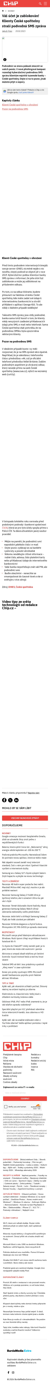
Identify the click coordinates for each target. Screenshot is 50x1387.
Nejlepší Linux (28, 1210)
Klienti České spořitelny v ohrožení (20, 104)
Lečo (26, 1186)
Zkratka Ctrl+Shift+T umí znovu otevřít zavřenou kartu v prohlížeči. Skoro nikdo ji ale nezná (25, 1261)
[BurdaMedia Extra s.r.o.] (17, 1046)
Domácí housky (9, 1189)
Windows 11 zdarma (21, 1202)
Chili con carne (11, 1181)
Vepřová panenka (29, 1175)
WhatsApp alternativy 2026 (26, 1170)
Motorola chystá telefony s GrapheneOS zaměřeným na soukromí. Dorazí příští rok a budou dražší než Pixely (24, 1236)
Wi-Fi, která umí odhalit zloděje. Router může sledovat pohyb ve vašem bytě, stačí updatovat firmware (22, 1226)
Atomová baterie (11, 1205)
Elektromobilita (15, 1207)
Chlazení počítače (29, 1194)
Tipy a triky (8, 983)
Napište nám (33, 793)
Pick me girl (37, 1162)
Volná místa (8, 1061)
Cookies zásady (10, 1082)
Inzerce (34, 1067)
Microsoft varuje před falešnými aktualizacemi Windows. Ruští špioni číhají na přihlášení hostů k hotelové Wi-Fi (25, 938)
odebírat (25, 1099)
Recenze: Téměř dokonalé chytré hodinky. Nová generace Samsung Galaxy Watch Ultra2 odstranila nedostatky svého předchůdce (24, 909)
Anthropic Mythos (39, 1202)
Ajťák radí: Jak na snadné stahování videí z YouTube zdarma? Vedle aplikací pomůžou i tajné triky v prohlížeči (24, 1023)
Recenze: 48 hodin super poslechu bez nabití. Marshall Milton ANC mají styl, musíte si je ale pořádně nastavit (23, 887)
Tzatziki (36, 1183)
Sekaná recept (9, 1186)
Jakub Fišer (7, 31)
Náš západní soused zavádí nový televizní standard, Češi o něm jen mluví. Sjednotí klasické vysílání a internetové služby (24, 865)
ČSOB (5, 527)
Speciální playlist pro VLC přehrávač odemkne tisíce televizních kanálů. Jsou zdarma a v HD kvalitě (23, 1012)
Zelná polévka (25, 1183)
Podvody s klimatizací (12, 1210)
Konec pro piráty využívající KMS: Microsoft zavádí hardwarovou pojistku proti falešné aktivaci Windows (22, 975)
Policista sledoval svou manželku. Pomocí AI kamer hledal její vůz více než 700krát (23, 1253)
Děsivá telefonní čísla (28, 1159)
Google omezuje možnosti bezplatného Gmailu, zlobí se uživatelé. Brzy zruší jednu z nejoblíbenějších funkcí (24, 839)
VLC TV (36, 1207)
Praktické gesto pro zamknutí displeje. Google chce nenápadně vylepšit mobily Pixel (24, 1269)
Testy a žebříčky (10, 881)
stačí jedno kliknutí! (26, 92)
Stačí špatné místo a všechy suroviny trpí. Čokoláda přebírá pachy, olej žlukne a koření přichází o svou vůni (24, 1295)
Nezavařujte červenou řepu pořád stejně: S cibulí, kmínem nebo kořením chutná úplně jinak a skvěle (23, 1312)
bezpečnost (8, 932)
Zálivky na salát (40, 1181)
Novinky (11, 11)
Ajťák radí (12, 1168)
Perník (19, 1186)
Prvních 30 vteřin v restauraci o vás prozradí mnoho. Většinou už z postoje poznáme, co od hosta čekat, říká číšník (24, 1285)
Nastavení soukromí (12, 1073)
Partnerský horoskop (21, 1162)
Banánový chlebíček (38, 1178)
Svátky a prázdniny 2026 (28, 1168)
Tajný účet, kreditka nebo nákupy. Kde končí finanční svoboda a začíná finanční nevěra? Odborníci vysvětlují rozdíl (24, 1330)
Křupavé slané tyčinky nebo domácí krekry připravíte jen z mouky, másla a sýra (24, 1305)
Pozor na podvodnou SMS (15, 109)
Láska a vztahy (32, 1165)
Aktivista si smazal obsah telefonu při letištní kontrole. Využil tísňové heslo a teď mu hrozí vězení (23, 957)
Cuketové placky (11, 1183)
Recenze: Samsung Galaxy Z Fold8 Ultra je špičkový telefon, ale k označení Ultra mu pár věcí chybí (23, 898)
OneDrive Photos (18, 1199)
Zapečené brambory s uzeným (30, 1189)
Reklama (7, 1064)
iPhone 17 (27, 1207)
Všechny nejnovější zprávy (25, 818)
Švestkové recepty (37, 1186)
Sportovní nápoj (25, 1181)
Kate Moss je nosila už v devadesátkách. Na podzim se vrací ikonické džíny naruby (24, 1320)
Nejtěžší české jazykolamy (13, 1165)
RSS (32, 1070)
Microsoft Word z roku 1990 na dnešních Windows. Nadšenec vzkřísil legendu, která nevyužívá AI (23, 1245)
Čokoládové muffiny (20, 1178)
